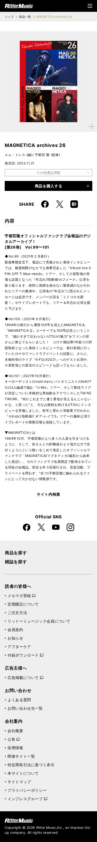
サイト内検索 (48, 494)
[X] (59, 204)
